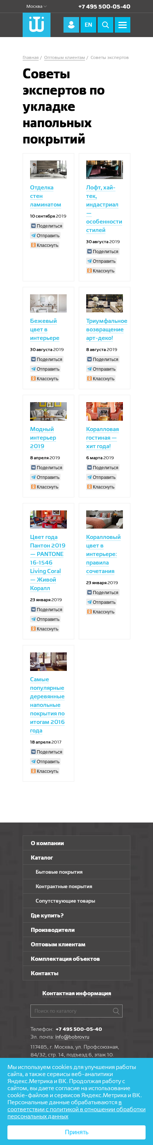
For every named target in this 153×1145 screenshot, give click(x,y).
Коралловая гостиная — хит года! (102, 438)
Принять (76, 1132)
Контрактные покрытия (64, 886)
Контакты (44, 973)
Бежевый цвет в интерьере (44, 329)
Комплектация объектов (65, 958)
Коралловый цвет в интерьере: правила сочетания (103, 554)
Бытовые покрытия (59, 872)
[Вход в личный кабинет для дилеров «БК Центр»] (71, 25)
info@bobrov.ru (72, 1037)
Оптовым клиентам (58, 944)
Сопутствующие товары (65, 901)
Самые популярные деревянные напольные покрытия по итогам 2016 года (47, 705)
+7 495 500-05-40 (104, 6)
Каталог (42, 857)
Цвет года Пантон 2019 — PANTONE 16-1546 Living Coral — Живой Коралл (47, 562)
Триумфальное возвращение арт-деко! (106, 329)
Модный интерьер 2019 (43, 438)
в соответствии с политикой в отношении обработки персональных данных (76, 1109)
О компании (47, 843)
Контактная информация (76, 993)
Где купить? (47, 915)
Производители (53, 929)
